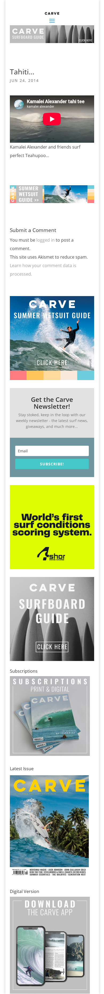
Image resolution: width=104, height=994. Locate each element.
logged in (45, 240)
